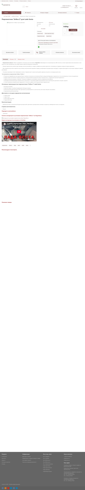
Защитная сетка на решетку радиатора (10, 287)
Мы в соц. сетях (47, 454)
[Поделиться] (72, 34)
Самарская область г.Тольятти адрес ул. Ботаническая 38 (72, 466)
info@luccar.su (67, 460)
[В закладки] (64, 34)
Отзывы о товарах (44, 12)
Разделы (4, 454)
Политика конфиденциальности (29, 462)
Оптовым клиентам (23, 0)
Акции (77, 12)
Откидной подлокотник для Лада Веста (11, 238)
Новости (29, 12)
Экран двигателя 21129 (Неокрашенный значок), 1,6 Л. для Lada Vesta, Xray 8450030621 (21, 185)
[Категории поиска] (23, 7)
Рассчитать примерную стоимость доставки (48, 42)
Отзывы (29, 0)
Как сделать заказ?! (26, 460)
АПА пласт (51, 22)
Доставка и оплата (5, 0)
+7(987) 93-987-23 (66, 5)
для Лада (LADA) (7, 16)
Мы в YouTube (46, 458)
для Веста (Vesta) (15, 16)
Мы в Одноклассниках (48, 464)
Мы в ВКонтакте (46, 460)
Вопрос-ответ (21, 59)
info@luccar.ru (65, 7)
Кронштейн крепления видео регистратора (11, 336)
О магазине (16, 0)
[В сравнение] (68, 34)
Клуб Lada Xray (46, 469)
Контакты (11, 0)
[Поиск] (56, 7)
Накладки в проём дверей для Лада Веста (11, 434)
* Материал (39, 31)
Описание (5, 59)
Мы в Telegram (46, 456)
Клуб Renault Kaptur (47, 471)
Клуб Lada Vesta (46, 465)
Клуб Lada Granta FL (47, 467)
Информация (26, 454)
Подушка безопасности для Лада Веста (11, 385)
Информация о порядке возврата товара (31, 458)
